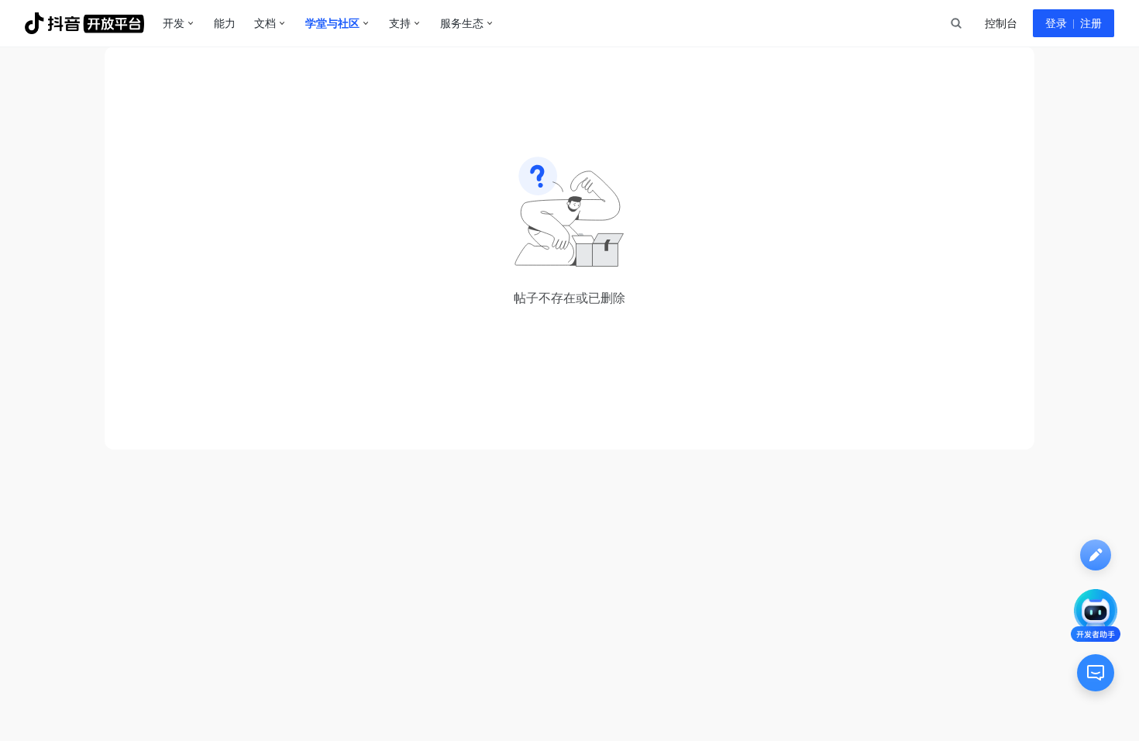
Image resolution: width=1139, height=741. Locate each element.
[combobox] (955, 23)
